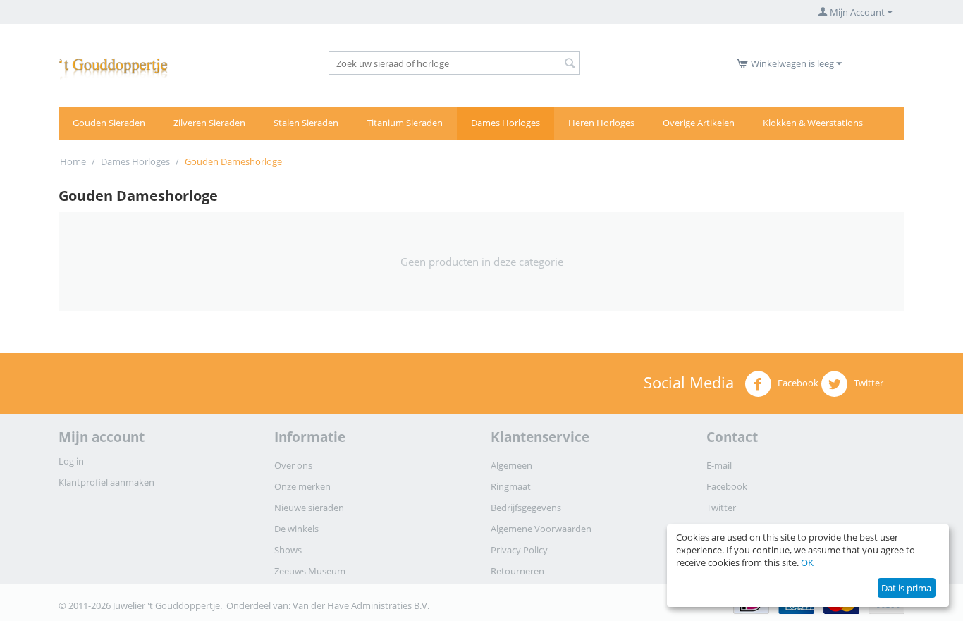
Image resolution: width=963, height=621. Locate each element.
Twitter (867, 382)
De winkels (296, 528)
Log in (71, 461)
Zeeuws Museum (309, 571)
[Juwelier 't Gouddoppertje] (113, 65)
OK (807, 562)
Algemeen (511, 465)
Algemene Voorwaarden (541, 528)
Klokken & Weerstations (813, 122)
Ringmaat (511, 486)
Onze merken (302, 486)
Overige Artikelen (699, 122)
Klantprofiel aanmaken (106, 482)
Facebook (796, 382)
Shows (288, 549)
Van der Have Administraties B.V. (361, 605)
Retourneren (517, 571)
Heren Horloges (601, 122)
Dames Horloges (505, 122)
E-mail (719, 465)
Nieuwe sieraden (309, 507)
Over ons (293, 465)
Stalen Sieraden (306, 122)
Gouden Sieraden (109, 122)
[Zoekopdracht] (570, 64)
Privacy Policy (519, 549)
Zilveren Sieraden (209, 122)
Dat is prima (906, 588)
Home (73, 161)
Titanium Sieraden (405, 122)
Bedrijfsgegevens (526, 507)
